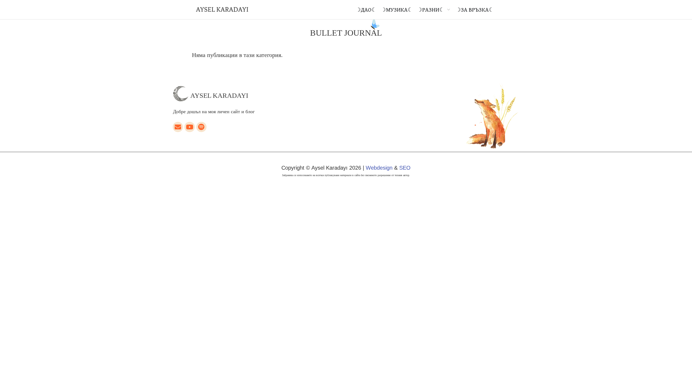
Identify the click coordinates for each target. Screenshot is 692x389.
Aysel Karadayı (219, 95)
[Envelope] (178, 127)
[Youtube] (189, 127)
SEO (405, 168)
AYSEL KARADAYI (222, 9)
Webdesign (379, 168)
